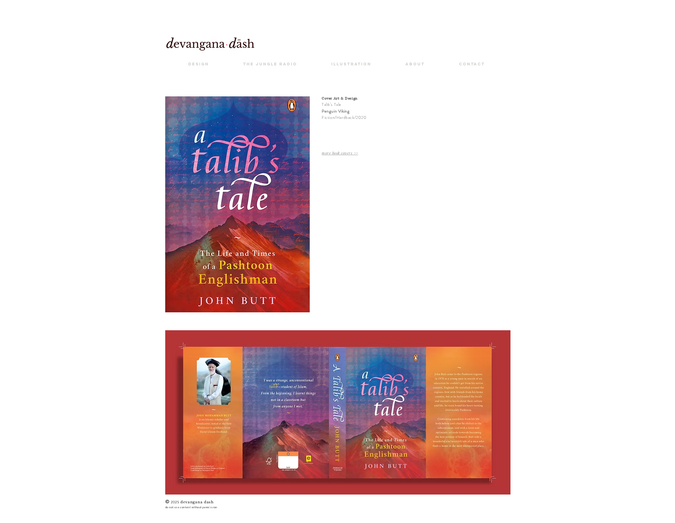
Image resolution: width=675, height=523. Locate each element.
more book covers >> (340, 153)
